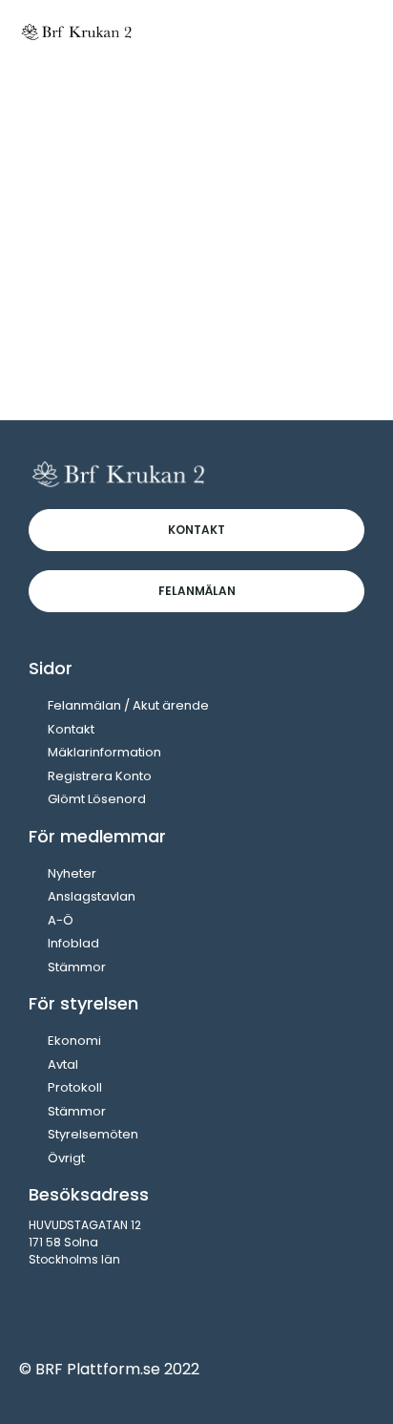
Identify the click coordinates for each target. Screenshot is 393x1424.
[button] (356, 31)
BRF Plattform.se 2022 (117, 1369)
